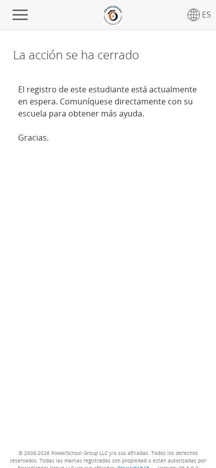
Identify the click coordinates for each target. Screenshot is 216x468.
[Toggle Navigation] (20, 15)
